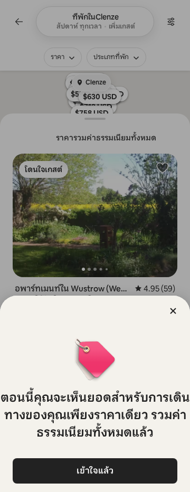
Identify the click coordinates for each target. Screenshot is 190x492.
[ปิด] (173, 311)
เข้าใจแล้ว (95, 470)
